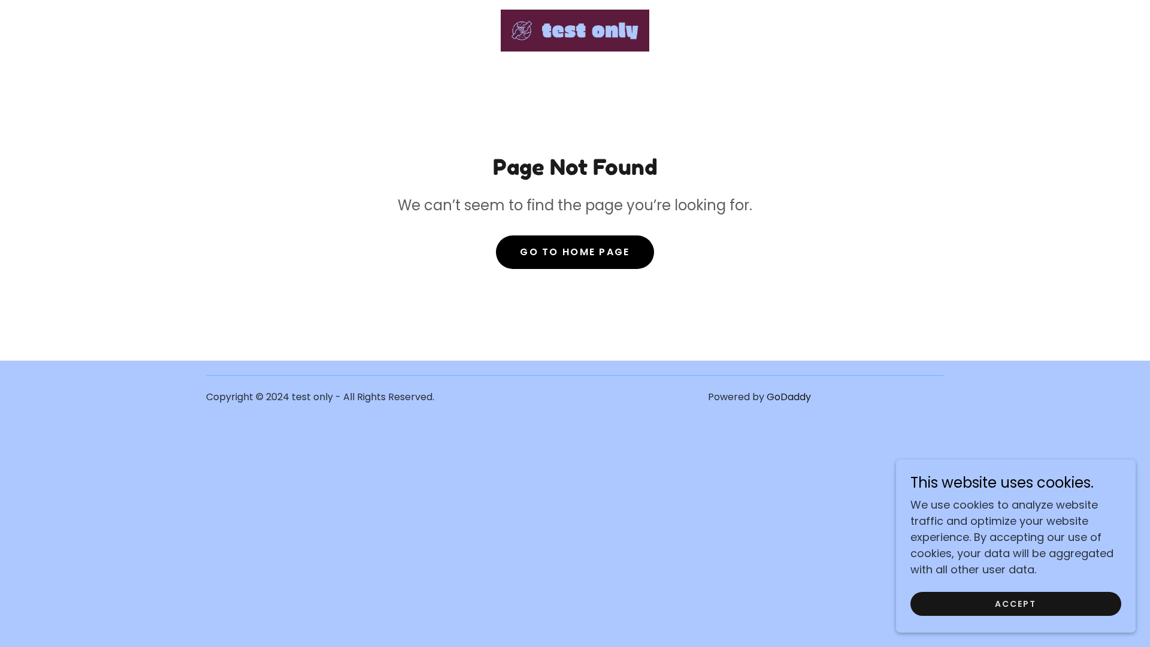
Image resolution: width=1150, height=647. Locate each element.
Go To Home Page (575, 252)
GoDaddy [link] (789, 397)
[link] (575, 29)
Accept (1015, 604)
